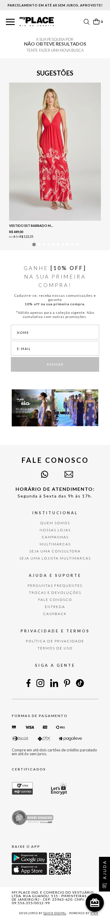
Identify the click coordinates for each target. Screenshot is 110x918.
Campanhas (55, 537)
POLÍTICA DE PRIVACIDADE (55, 641)
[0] (96, 22)
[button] (10, 22)
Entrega (55, 606)
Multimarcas (55, 544)
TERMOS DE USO (55, 648)
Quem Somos (55, 523)
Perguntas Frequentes (55, 585)
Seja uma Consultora (55, 551)
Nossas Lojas (55, 530)
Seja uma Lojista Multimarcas (55, 558)
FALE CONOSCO (55, 599)
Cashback (55, 614)
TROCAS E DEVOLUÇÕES (55, 592)
